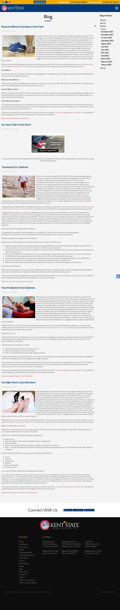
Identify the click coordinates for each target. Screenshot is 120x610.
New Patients (24, 563)
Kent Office (23, 558)
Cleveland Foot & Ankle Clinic (14, 66)
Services (22, 561)
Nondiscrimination (110, 592)
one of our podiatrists (85, 64)
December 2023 (107, 32)
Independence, (68, 112)
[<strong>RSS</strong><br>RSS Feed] (95, 26)
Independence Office (26, 555)
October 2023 (106, 38)
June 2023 (105, 50)
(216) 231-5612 (111, 2)
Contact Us (23, 574)
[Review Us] (9, 3)
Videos (21, 566)
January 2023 (106, 65)
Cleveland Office (25, 552)
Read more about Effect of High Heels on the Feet (19, 492)
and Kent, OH (78, 112)
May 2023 (105, 53)
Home (21, 541)
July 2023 (104, 47)
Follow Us (79, 510)
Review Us (90, 510)
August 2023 (106, 44)
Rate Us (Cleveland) (26, 580)
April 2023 (105, 56)
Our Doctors (23, 547)
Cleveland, (58, 112)
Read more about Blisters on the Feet (14, 118)
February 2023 (106, 62)
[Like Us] (2, 3)
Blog (20, 569)
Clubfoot (39, 176)
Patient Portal (40, 2)
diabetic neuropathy (65, 299)
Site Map (102, 592)
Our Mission (23, 544)
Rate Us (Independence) (28, 583)
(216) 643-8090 (79, 2)
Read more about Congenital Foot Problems (17, 281)
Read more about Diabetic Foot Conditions (16, 376)
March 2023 (105, 59)
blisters (54, 36)
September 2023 (107, 41)
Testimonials (23, 572)
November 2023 (107, 35)
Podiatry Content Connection (43, 592)
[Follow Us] (6, 3)
